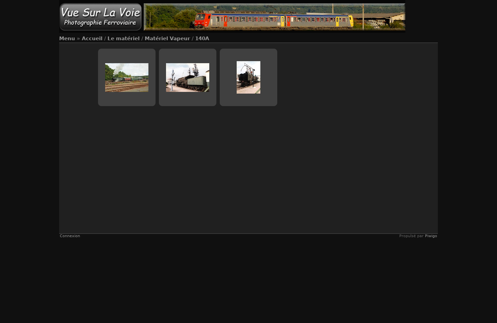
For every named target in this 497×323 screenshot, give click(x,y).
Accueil (92, 38)
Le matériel (124, 38)
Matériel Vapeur (167, 38)
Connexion (70, 236)
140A (202, 38)
